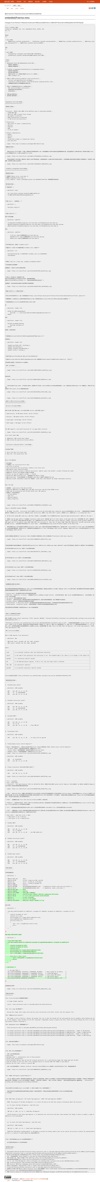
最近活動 (37, 1)
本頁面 (50, 1)
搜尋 (15, 5)
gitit (19, 1180)
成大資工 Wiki (9, 1)
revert (16, 8)
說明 (8, 1180)
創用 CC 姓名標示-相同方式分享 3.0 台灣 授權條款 (34, 1179)
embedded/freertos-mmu (17, 18)
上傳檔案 (44, 1)
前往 (19, 5)
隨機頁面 (30, 1)
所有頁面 (19, 1)
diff (8, 8)
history (22, 8)
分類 (25, 1)
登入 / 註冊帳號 (90, 1)
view (12, 8)
